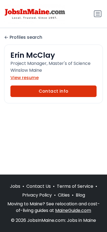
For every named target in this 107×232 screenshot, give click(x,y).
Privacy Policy (37, 195)
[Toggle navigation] (97, 14)
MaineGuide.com (73, 210)
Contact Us (38, 186)
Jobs (15, 186)
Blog (80, 195)
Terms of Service (75, 186)
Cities (64, 195)
